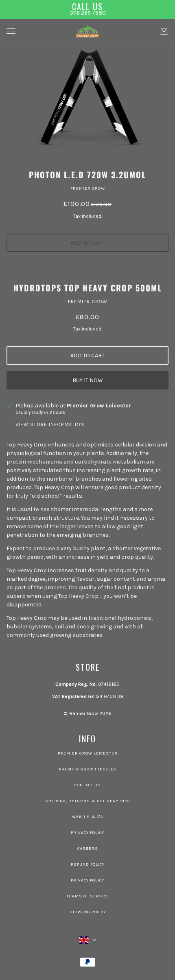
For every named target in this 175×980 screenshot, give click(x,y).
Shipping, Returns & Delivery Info (87, 800)
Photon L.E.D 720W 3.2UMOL (87, 174)
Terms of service (87, 896)
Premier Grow (87, 188)
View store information (49, 424)
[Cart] (164, 31)
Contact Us (87, 785)
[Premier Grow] (87, 31)
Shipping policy (88, 912)
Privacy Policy (87, 832)
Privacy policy (87, 880)
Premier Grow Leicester (99, 405)
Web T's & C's (87, 816)
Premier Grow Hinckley (87, 769)
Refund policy (88, 864)
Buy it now (87, 380)
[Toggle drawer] (11, 31)
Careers (87, 848)
